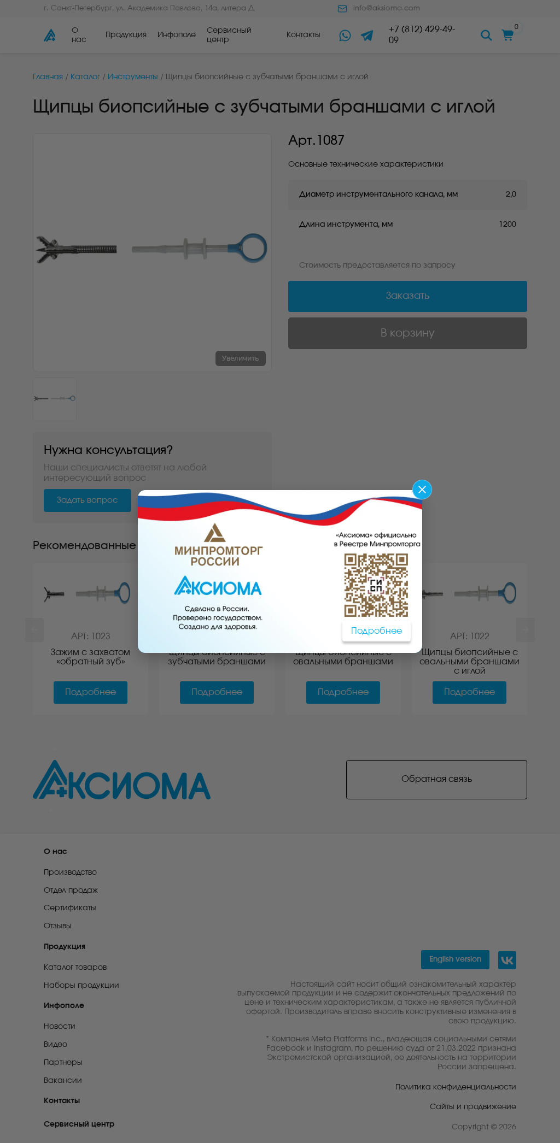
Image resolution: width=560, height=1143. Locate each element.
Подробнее (376, 631)
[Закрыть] (422, 489)
